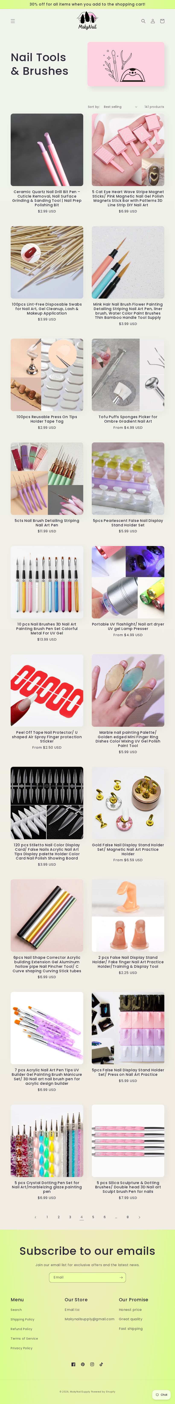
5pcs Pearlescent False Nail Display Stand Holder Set (128, 523)
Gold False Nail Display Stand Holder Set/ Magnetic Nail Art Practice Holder (128, 849)
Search (16, 1310)
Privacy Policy (21, 1348)
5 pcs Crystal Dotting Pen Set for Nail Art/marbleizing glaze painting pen (47, 1187)
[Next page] (139, 1217)
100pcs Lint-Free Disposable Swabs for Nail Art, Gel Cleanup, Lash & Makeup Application (47, 308)
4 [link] (81, 1217)
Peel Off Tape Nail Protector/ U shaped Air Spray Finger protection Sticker (47, 737)
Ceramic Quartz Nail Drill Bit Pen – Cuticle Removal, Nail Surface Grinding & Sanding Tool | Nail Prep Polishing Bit (47, 198)
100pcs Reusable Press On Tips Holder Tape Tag (47, 419)
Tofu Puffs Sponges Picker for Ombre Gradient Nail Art (128, 419)
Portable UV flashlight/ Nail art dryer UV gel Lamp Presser (128, 626)
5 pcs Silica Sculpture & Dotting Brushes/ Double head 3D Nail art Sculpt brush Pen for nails (128, 1187)
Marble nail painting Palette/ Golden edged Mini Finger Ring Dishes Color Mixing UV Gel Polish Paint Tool (128, 739)
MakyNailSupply (80, 1391)
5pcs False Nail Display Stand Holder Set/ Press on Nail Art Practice (128, 1072)
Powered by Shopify (103, 1391)
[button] (13, 21)
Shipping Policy (23, 1319)
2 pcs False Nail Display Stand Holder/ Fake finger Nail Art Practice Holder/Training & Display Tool (128, 962)
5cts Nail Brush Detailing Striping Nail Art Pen (47, 523)
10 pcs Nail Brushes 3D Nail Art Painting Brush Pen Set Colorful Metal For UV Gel (47, 628)
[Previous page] (35, 1217)
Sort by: (94, 107)
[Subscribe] (121, 1278)
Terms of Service (24, 1338)
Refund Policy (21, 1329)
